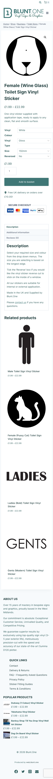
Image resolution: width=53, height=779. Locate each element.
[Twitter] (23, 771)
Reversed (9, 156)
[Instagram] (29, 771)
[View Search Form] (40, 2)
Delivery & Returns (19, 670)
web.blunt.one (32, 762)
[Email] (36, 771)
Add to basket (26, 182)
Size (6, 151)
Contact (13, 665)
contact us (20, 302)
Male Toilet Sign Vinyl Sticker (24, 371)
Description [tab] (12, 227)
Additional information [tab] (18, 232)
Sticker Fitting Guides (21, 684)
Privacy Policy (16, 679)
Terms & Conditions (20, 688)
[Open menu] (47, 13)
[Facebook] (16, 771)
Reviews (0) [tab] (13, 238)
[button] (45, 37)
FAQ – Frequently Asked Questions (28, 675)
